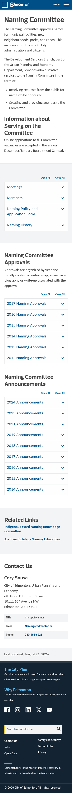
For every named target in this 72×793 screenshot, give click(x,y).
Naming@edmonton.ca (38, 626)
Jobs (7, 747)
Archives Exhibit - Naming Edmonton (32, 539)
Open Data (10, 753)
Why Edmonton (17, 689)
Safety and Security (49, 740)
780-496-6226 (33, 634)
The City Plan (15, 669)
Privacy (42, 752)
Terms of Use (45, 746)
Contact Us (10, 741)
